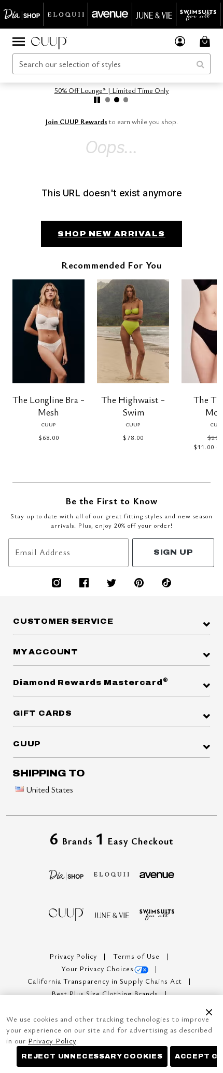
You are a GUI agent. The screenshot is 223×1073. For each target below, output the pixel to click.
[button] (180, 41)
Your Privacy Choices (97, 968)
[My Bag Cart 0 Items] (206, 41)
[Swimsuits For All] (157, 913)
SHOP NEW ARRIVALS (111, 234)
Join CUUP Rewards (76, 121)
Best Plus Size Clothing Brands (106, 993)
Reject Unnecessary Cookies (92, 1056)
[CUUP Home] (49, 41)
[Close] (209, 1010)
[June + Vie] (111, 914)
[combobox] (111, 63)
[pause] (97, 100)
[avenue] (157, 874)
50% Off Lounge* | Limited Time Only (111, 90)
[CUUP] (66, 913)
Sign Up (173, 552)
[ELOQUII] (111, 872)
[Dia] (66, 873)
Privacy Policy (74, 956)
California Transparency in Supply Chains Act (105, 981)
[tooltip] (22, 14)
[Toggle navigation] (18, 41)
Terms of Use (137, 956)
